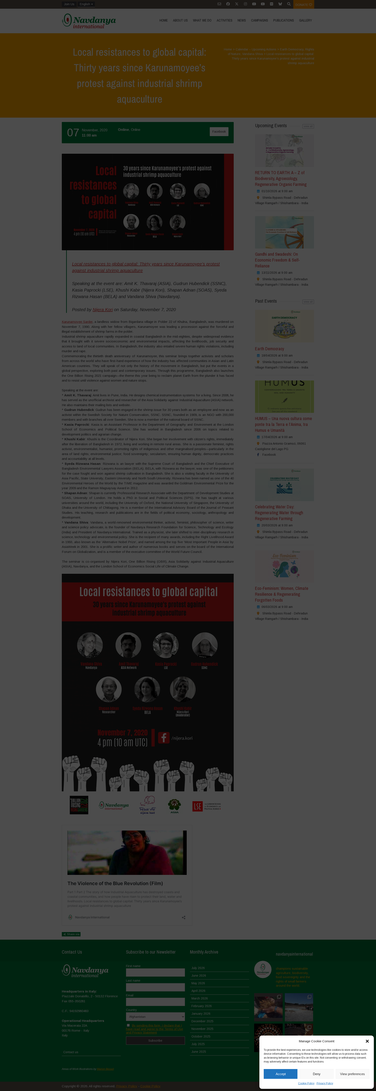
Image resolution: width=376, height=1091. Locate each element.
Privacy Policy (325, 1083)
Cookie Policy (306, 1083)
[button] (367, 1041)
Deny (317, 1074)
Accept (281, 1074)
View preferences (352, 1074)
